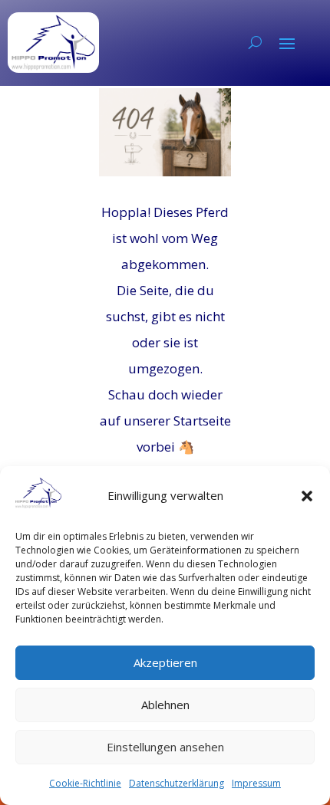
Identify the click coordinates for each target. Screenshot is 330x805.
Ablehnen (165, 704)
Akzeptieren (165, 662)
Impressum (256, 783)
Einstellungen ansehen (165, 746)
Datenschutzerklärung (176, 783)
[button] (307, 496)
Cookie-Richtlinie (85, 783)
